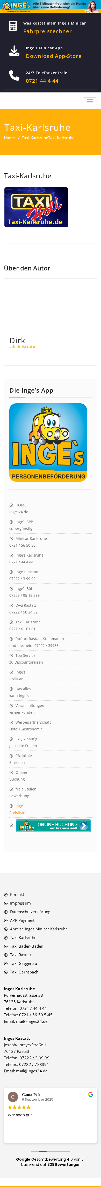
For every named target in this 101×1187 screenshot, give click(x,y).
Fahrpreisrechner (47, 31)
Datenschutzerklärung (30, 911)
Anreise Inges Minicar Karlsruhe (39, 928)
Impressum (20, 903)
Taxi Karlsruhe (23, 937)
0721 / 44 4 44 (33, 1008)
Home (9, 137)
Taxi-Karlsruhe (35, 137)
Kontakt (17, 894)
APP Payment (22, 920)
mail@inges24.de (31, 1021)
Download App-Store (54, 56)
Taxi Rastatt (20, 954)
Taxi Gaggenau (23, 963)
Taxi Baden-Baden (26, 946)
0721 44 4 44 (42, 80)
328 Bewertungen (64, 1164)
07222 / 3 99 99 (34, 1057)
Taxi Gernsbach (24, 972)
